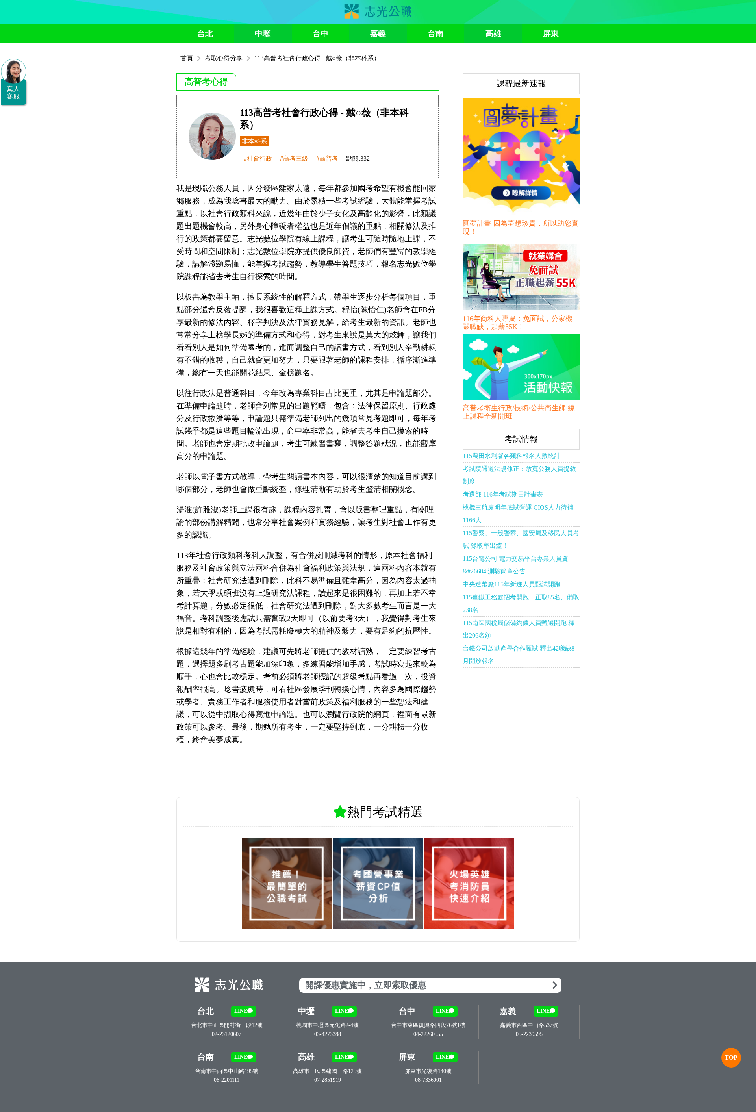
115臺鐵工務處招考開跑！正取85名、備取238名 (521, 603)
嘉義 (378, 33)
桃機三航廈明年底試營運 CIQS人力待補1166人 (518, 513)
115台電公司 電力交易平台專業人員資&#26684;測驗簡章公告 (515, 565)
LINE (240, 1011)
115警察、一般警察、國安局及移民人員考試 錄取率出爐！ (521, 539)
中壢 (263, 33)
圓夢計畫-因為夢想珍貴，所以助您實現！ (520, 227)
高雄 (493, 33)
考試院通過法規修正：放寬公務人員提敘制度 (519, 475)
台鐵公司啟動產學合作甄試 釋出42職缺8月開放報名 (518, 654)
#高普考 (327, 159)
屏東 (551, 33)
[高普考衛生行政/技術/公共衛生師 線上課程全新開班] (521, 368)
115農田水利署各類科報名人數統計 (511, 455)
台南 (435, 33)
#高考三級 (294, 159)
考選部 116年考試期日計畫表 (503, 494)
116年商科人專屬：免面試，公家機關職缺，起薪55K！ (518, 323)
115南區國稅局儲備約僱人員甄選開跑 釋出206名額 (518, 629)
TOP (730, 1057)
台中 (320, 33)
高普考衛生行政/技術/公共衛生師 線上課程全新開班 (519, 412)
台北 (205, 33)
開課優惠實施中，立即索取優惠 (365, 985)
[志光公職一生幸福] (378, 16)
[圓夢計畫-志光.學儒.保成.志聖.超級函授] (521, 157)
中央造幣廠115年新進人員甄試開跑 (511, 584)
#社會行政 (258, 159)
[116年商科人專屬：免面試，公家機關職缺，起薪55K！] (521, 278)
